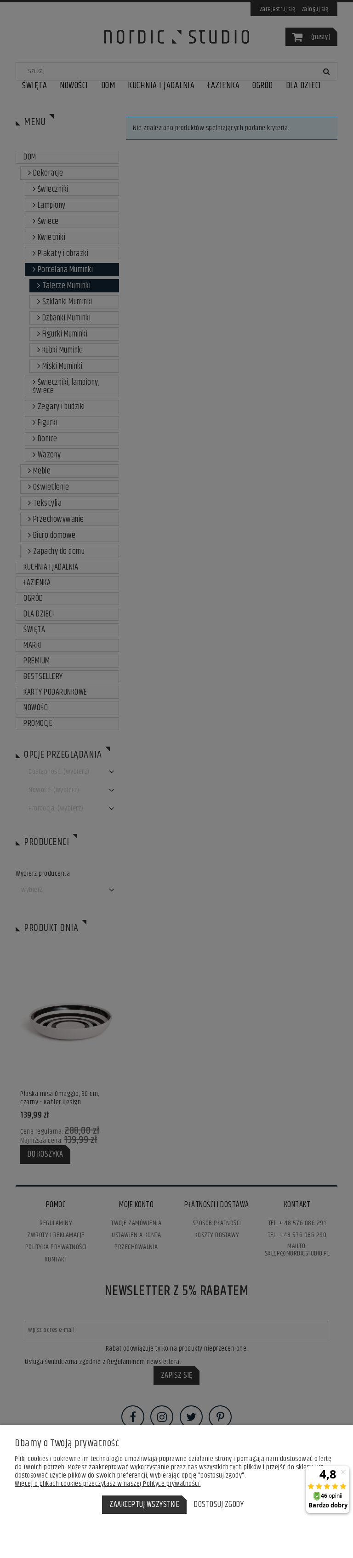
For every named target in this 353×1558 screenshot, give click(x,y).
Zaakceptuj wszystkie (144, 1504)
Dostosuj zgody (219, 1504)
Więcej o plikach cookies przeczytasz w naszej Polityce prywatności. (108, 1484)
